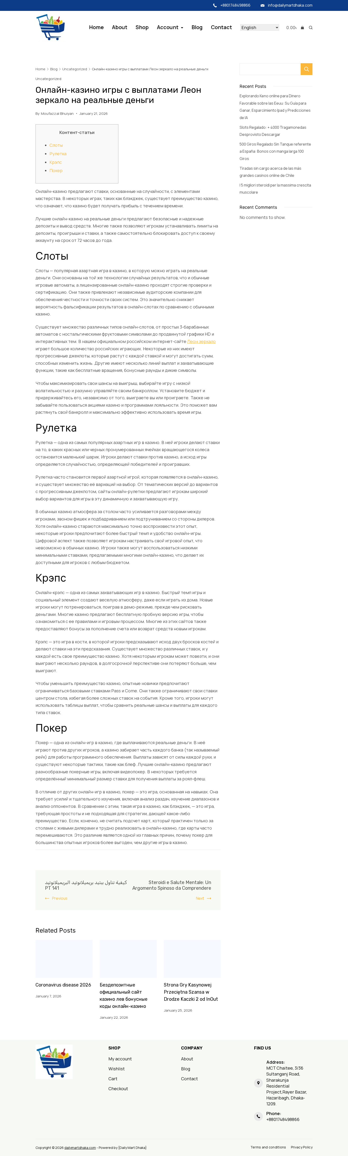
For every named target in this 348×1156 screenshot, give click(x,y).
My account (120, 1059)
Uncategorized (48, 78)
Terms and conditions (268, 1147)
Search (306, 69)
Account (167, 27)
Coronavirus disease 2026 (63, 985)
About (119, 27)
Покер (55, 170)
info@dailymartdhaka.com (290, 5)
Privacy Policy (301, 1147)
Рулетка (58, 153)
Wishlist (116, 1069)
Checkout (118, 1088)
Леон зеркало (201, 341)
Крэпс (55, 162)
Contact (221, 27)
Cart (112, 1078)
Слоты (56, 145)
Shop (142, 27)
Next (200, 898)
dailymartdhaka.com (80, 1147)
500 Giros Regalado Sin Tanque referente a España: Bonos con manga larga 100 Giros (275, 151)
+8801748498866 (235, 5)
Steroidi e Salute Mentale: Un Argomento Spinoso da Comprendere (171, 885)
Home (96, 27)
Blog (197, 27)
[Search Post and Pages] (309, 27)
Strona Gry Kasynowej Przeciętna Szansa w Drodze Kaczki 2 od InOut (191, 992)
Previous (59, 898)
